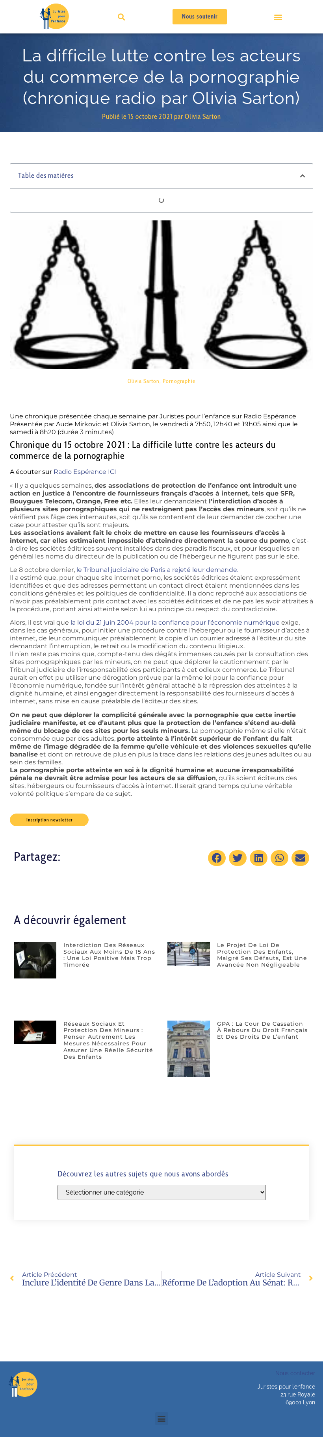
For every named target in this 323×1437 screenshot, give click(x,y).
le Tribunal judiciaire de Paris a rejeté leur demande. (157, 569)
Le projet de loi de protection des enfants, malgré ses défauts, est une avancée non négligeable (262, 954)
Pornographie (179, 381)
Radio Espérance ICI (85, 471)
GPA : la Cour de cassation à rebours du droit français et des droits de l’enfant (262, 1030)
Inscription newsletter (49, 820)
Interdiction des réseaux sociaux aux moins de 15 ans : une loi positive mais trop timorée (109, 954)
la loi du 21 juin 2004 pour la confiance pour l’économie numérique (175, 622)
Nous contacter (295, 1373)
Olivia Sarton (144, 381)
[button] (277, 16)
